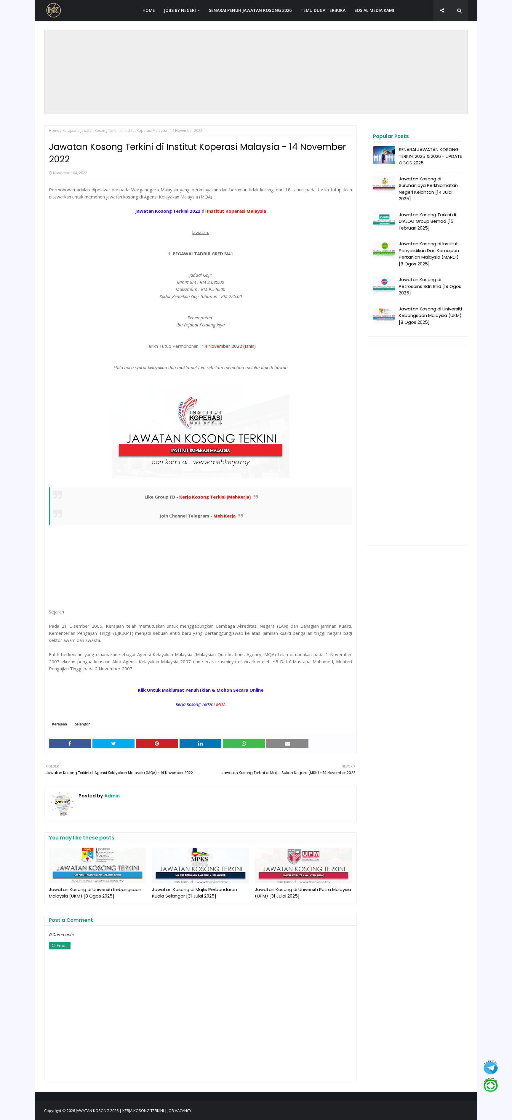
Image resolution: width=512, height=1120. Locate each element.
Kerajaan (70, 130)
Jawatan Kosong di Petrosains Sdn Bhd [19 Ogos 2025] (430, 286)
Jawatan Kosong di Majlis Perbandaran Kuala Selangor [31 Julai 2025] (194, 892)
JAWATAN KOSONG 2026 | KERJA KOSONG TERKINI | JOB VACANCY (133, 1110)
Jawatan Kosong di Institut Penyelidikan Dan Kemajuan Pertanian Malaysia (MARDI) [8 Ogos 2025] (429, 254)
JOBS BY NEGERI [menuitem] (180, 10)
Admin (111, 795)
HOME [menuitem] (149, 10)
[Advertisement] (256, 71)
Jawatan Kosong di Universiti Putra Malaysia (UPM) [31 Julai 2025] (303, 892)
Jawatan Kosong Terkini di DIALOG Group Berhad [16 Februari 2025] (427, 221)
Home (54, 130)
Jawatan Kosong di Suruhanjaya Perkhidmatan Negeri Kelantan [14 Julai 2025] (428, 189)
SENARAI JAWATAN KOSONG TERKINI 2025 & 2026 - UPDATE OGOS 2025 (430, 156)
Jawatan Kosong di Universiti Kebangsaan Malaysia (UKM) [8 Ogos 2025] (95, 892)
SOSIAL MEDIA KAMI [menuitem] (374, 10)
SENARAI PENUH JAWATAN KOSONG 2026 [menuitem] (250, 10)
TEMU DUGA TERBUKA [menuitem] (322, 10)
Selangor (82, 724)
